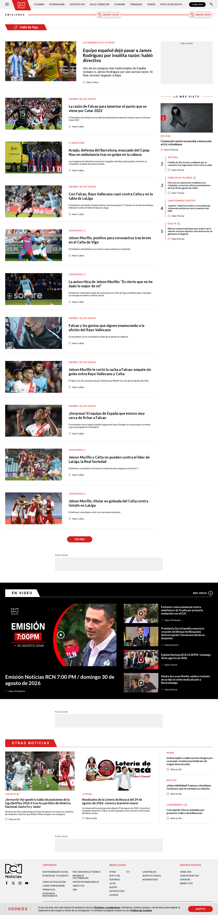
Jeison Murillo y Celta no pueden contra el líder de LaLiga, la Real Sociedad (109, 459)
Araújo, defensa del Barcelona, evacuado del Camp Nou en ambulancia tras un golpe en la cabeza (109, 152)
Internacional (57, 4)
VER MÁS (80, 539)
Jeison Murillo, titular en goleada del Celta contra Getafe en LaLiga (108, 503)
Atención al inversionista (50, 894)
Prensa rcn (49, 889)
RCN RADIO (114, 879)
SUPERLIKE (185, 879)
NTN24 (112, 872)
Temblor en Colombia (180, 177)
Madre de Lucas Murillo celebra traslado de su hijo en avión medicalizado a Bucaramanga (185, 679)
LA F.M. (112, 883)
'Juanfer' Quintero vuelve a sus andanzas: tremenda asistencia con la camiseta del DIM (189, 208)
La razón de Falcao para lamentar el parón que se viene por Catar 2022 (108, 108)
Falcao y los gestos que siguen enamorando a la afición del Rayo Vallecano (106, 327)
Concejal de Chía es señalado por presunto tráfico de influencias (186, 811)
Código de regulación (54, 882)
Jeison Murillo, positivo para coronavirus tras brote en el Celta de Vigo (110, 240)
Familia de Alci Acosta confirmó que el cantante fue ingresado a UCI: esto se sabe (190, 163)
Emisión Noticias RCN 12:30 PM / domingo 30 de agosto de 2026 (186, 656)
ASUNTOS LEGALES (151, 876)
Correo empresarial (54, 886)
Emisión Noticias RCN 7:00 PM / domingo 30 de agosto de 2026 (59, 680)
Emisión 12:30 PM (111, 15)
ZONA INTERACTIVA (189, 876)
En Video (22, 593)
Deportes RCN (77, 4)
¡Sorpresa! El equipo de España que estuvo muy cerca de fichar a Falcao (107, 415)
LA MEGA (113, 895)
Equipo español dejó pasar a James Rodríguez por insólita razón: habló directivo (118, 55)
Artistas (166, 136)
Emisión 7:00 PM (202, 15)
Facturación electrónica (86, 872)
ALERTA (113, 887)
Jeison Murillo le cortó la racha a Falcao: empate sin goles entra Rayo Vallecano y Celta (110, 371)
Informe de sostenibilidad (81, 877)
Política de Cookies (141, 910)
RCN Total (114, 876)
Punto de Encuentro (171, 4)
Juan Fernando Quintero (182, 200)
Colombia (39, 4)
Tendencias (136, 4)
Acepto (200, 909)
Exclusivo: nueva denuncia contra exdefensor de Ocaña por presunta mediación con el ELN (182, 610)
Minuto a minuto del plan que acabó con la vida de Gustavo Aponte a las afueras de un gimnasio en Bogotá (190, 231)
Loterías (87, 794)
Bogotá (172, 223)
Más (200, 593)
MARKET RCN (186, 883)
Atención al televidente (56, 876)
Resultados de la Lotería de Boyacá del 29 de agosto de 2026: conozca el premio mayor (112, 801)
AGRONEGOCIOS (150, 879)
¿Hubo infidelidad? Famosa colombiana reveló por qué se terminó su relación (189, 787)
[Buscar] (211, 4)
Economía (119, 4)
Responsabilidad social (55, 872)
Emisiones (15, 14)
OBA (75, 889)
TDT (128, 872)
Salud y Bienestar (99, 4)
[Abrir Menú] (7, 4)
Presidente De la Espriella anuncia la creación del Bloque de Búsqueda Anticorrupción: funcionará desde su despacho (183, 633)
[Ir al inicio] (21, 5)
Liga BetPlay (12, 794)
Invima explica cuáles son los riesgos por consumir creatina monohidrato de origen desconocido (190, 761)
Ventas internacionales (86, 882)
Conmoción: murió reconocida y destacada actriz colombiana (186, 143)
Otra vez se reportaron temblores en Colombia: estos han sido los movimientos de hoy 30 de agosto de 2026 (189, 185)
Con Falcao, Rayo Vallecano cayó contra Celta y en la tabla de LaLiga (111, 196)
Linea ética (78, 886)
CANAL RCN (197, 4)
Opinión (151, 4)
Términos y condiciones (106, 907)
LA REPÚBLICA (149, 872)
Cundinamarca (175, 804)
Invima (170, 752)
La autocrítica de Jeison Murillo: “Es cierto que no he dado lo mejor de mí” (111, 283)
